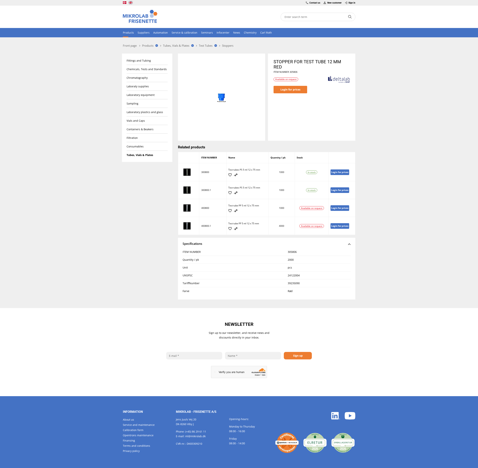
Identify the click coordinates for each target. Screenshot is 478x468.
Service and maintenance (139, 425)
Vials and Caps (136, 120)
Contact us (314, 2)
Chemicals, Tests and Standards (147, 69)
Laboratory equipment (141, 95)
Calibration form (133, 430)
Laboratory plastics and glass (145, 112)
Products (128, 32)
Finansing (129, 440)
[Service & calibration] (287, 443)
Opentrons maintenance (138, 435)
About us (128, 419)
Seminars (207, 32)
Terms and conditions (136, 445)
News (236, 32)
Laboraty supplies (138, 86)
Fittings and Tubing (139, 60)
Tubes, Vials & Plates (140, 155)
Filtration (132, 138)
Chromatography (137, 77)
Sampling (132, 103)
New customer (334, 2)
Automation (160, 32)
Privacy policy (131, 451)
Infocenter (223, 32)
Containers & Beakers (140, 129)
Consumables (135, 146)
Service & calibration (184, 32)
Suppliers (144, 32)
